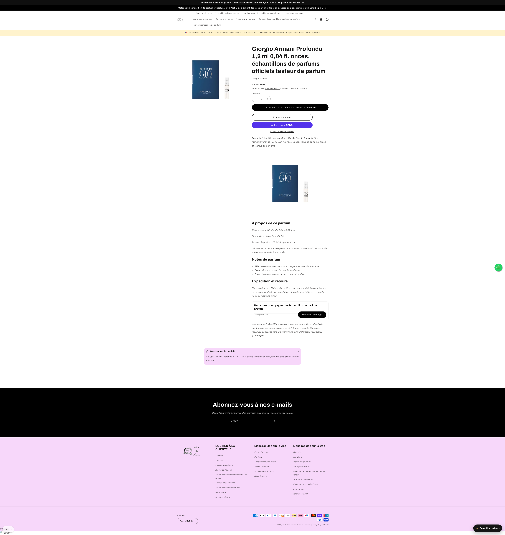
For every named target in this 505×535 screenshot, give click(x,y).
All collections (260, 476)
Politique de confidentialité (227, 488)
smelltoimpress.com (289, 525)
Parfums (258, 457)
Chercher (219, 456)
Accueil (255, 138)
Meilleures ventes (262, 467)
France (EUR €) (186, 521)
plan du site (220, 492)
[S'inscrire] (274, 421)
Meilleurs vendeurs (224, 465)
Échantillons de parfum (265, 462)
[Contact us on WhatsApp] (498, 267)
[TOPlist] (4, 533)
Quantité (256, 93)
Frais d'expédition (272, 88)
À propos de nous (223, 470)
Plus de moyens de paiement (282, 131)
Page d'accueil (261, 452)
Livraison (219, 460)
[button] (202, 13)
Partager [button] (259, 336)
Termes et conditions (225, 483)
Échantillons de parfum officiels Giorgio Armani (286, 138)
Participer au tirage (312, 315)
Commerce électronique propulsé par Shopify (313, 525)
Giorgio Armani (260, 79)
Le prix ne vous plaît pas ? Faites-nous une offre (290, 107)
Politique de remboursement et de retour (231, 476)
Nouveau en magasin (264, 471)
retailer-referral (222, 497)
